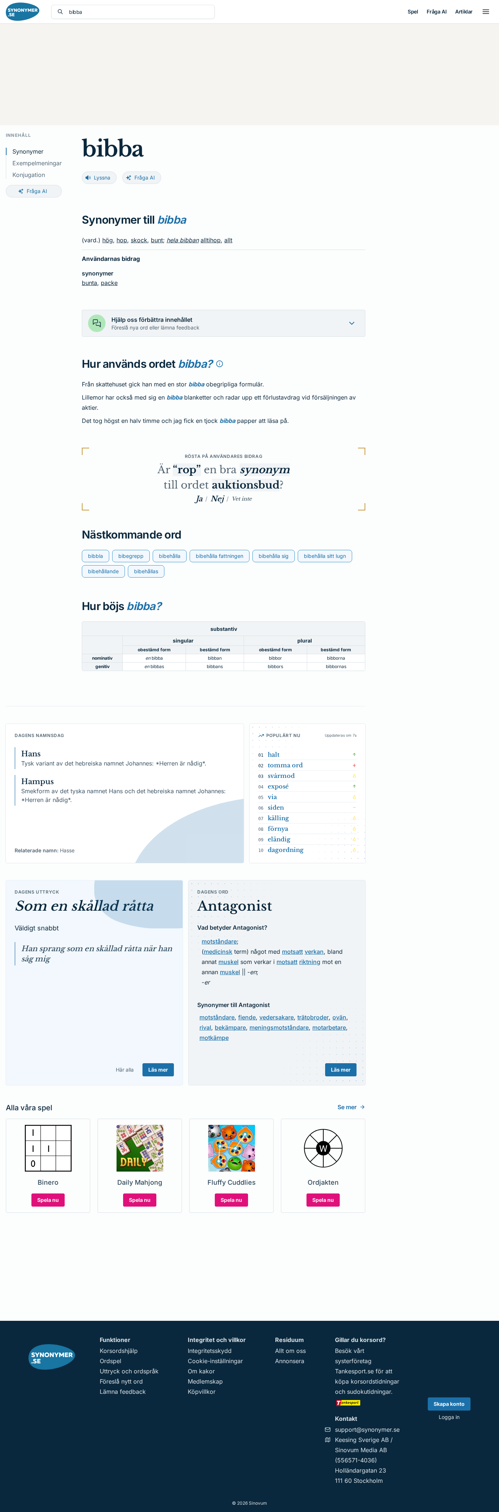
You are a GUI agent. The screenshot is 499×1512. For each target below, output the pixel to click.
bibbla (95, 556)
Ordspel (110, 1361)
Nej (217, 498)
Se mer (347, 1107)
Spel (413, 11)
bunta (89, 282)
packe (109, 282)
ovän (339, 1017)
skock (139, 240)
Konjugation (28, 174)
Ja (199, 498)
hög (107, 240)
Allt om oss (290, 1350)
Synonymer (27, 151)
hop (122, 240)
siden (276, 807)
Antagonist (234, 906)
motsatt (292, 951)
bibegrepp (131, 556)
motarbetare (329, 1027)
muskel (228, 961)
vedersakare (276, 1017)
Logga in (449, 1417)
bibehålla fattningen (219, 556)
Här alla (125, 1069)
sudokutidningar (369, 1391)
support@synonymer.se (367, 1429)
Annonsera (289, 1361)
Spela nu (48, 1200)
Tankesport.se (354, 1371)
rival (205, 1027)
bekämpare (230, 1027)
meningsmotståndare (279, 1027)
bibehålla (169, 556)
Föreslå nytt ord (121, 1381)
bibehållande (103, 571)
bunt (157, 240)
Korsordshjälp (119, 1350)
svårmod (281, 775)
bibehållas (146, 571)
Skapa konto (449, 1404)
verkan (314, 951)
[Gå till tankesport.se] (367, 1402)
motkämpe (214, 1037)
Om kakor (201, 1371)
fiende (247, 1017)
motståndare (219, 941)
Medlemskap (205, 1381)
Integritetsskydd (210, 1350)
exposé (278, 786)
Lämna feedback (123, 1391)
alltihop (211, 240)
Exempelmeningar (37, 163)
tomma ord (285, 765)
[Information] (219, 364)
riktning (309, 961)
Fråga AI (436, 11)
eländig (279, 839)
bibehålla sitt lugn (325, 556)
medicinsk (218, 951)
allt (228, 240)
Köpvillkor (202, 1391)
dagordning (286, 849)
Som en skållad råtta (84, 906)
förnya (278, 828)
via (272, 797)
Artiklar (464, 11)
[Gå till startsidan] (22, 12)
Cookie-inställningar (215, 1361)
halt (273, 754)
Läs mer (158, 1069)
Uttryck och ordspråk (129, 1371)
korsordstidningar (375, 1381)
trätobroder (313, 1017)
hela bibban (183, 240)
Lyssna (102, 177)
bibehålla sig (274, 556)
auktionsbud (245, 485)
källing (278, 818)
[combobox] (139, 12)
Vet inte (242, 498)
